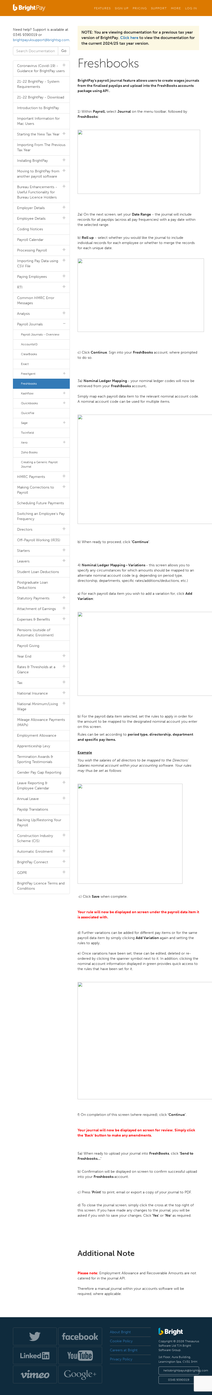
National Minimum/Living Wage (37, 706)
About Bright (120, 1332)
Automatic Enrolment (35, 851)
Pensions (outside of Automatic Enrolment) (35, 632)
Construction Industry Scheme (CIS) (35, 838)
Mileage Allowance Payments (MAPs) (41, 722)
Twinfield (27, 432)
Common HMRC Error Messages (35, 300)
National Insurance (32, 693)
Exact (25, 364)
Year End (24, 656)
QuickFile (27, 413)
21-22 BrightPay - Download (40, 97)
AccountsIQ (29, 344)
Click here (129, 37)
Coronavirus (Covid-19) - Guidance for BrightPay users (41, 68)
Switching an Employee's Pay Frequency (41, 516)
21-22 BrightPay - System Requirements (38, 84)
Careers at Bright (124, 1350)
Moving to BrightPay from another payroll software (38, 174)
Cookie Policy (121, 1341)
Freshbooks (29, 383)
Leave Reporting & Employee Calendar (33, 785)
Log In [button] (191, 8)
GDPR (22, 873)
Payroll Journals (30, 324)
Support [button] (159, 8)
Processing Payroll (32, 250)
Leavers (23, 561)
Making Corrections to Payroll (35, 490)
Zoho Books (29, 452)
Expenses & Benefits (33, 619)
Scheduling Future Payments (40, 503)
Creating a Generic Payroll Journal (39, 464)
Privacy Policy (121, 1359)
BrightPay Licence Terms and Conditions (41, 886)
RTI (19, 287)
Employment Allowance (36, 735)
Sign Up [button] (121, 8)
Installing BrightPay (32, 160)
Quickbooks (29, 403)
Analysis (23, 313)
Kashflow (27, 393)
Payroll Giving (28, 646)
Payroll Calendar (30, 240)
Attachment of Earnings (36, 609)
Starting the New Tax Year (38, 134)
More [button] (176, 8)
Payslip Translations (32, 809)
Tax (19, 683)
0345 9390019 (178, 1380)
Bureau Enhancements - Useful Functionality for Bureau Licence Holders (37, 192)
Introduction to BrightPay (38, 108)
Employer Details (31, 208)
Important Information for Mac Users (38, 121)
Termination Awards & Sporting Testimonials (35, 759)
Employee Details (31, 218)
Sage (24, 423)
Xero (24, 442)
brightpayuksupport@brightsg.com (41, 40)
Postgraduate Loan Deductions (32, 585)
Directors (24, 529)
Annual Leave (28, 799)
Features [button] (102, 8)
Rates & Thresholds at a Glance (36, 669)
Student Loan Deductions (38, 572)
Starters (23, 550)
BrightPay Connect (32, 862)
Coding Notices (30, 229)
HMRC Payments (31, 477)
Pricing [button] (140, 8)
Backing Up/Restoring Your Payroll (39, 822)
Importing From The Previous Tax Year (41, 147)
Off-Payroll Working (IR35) (38, 540)
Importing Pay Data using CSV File (37, 263)
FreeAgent (28, 374)
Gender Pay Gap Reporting (39, 772)
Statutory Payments (33, 598)
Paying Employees (32, 277)
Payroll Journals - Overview (40, 334)
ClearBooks (29, 354)
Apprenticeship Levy (33, 746)
